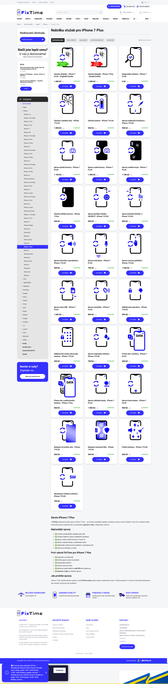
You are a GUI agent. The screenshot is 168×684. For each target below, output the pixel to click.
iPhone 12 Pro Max (29, 196)
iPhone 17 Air (28, 125)
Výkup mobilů (90, 637)
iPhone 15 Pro (28, 154)
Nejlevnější (71, 40)
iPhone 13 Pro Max (29, 182)
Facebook (122, 638)
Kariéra (54, 637)
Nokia (24, 311)
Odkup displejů (43, 2)
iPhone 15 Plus (28, 157)
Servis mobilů (26, 103)
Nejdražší (83, 40)
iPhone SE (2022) (29, 179)
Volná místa (89, 625)
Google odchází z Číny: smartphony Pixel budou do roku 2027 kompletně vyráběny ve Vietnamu (33, 643)
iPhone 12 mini (28, 207)
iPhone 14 (27, 175)
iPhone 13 (27, 189)
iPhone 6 (26, 264)
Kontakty (55, 640)
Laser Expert (88, 653)
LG (24, 325)
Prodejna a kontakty (23, 2)
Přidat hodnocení (27, 39)
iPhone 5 (26, 275)
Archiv (26, 88)
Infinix (25, 340)
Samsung (26, 290)
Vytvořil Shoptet (131, 660)
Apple (24, 107)
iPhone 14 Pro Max (29, 164)
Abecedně (110, 40)
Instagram (122, 641)
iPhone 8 (26, 243)
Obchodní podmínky (58, 628)
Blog (52, 2)
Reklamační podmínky (59, 631)
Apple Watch (27, 282)
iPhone (25, 111)
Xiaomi (25, 300)
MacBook (26, 286)
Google (25, 318)
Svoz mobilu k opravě (92, 631)
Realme (25, 315)
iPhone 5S (27, 272)
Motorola (25, 336)
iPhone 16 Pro (28, 139)
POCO (25, 304)
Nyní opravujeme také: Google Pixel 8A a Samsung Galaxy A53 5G (32, 68)
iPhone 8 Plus (28, 239)
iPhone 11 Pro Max (29, 214)
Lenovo (25, 329)
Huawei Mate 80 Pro (28, 350)
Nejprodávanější (97, 40)
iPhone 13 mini (28, 193)
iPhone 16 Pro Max (29, 136)
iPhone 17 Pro (28, 121)
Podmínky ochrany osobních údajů (62, 634)
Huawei (25, 293)
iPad (24, 279)
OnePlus (25, 322)
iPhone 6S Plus (28, 254)
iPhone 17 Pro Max (29, 118)
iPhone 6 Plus (28, 261)
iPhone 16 (27, 146)
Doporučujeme (57, 40)
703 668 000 (123, 628)
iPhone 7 (26, 250)
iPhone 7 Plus (28, 247)
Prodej (24, 343)
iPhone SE (27, 268)
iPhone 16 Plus (28, 143)
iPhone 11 (27, 222)
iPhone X (26, 236)
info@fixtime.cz (124, 625)
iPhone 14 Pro (28, 168)
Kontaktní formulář (127, 646)
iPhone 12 (27, 204)
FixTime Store (80, 653)
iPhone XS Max (28, 225)
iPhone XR (27, 232)
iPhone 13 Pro (28, 186)
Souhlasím (59, 670)
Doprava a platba (57, 625)
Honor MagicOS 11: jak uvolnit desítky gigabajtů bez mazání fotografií (33, 631)
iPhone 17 (27, 129)
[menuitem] (20, 19)
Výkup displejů (90, 634)
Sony (24, 307)
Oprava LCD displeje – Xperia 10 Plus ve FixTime (32, 74)
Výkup (34, 2)
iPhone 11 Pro (28, 218)
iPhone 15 (27, 161)
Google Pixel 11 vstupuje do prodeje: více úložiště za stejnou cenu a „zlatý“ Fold (33, 625)
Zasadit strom (26, 347)
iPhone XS (27, 229)
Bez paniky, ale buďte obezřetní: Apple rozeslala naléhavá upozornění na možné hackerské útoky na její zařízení (33, 637)
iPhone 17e (27, 114)
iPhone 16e (27, 132)
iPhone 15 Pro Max (29, 150)
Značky (24, 354)
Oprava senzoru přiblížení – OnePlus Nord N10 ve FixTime (31, 81)
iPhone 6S (27, 257)
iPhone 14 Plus (28, 171)
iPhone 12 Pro (28, 200)
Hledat (101, 12)
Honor (25, 297)
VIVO (24, 332)
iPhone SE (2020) (29, 211)
